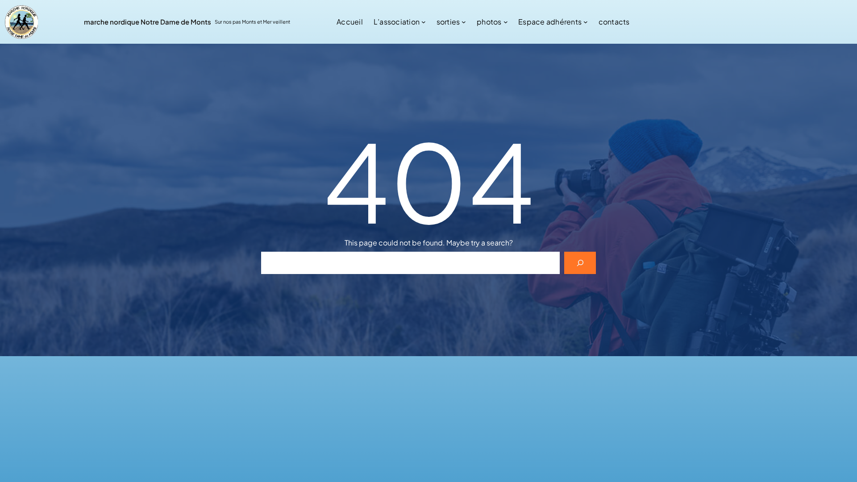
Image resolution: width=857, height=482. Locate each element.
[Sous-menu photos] (505, 22)
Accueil (350, 21)
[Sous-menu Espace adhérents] (585, 22)
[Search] (580, 263)
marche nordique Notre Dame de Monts (147, 21)
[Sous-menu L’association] (423, 22)
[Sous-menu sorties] (464, 22)
